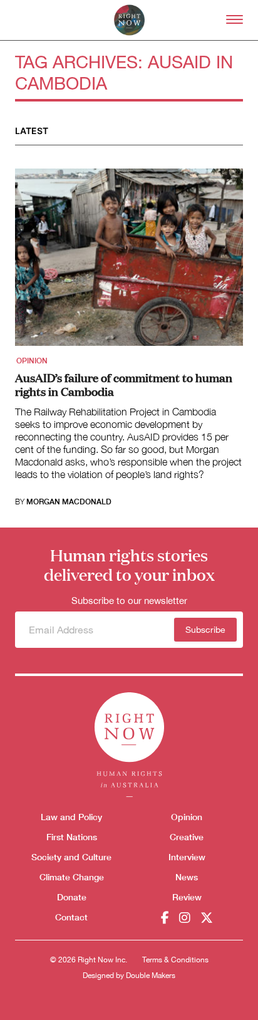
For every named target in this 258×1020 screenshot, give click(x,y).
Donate (71, 897)
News (186, 877)
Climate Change (71, 877)
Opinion (32, 360)
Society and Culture (71, 856)
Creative (187, 836)
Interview (186, 856)
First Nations (71, 836)
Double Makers (150, 975)
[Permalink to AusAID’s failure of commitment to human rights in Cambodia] (129, 261)
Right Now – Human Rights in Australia (129, 20)
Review (187, 897)
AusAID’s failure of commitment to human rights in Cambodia (123, 384)
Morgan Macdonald (68, 501)
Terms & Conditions (175, 959)
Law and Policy (71, 816)
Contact (71, 917)
